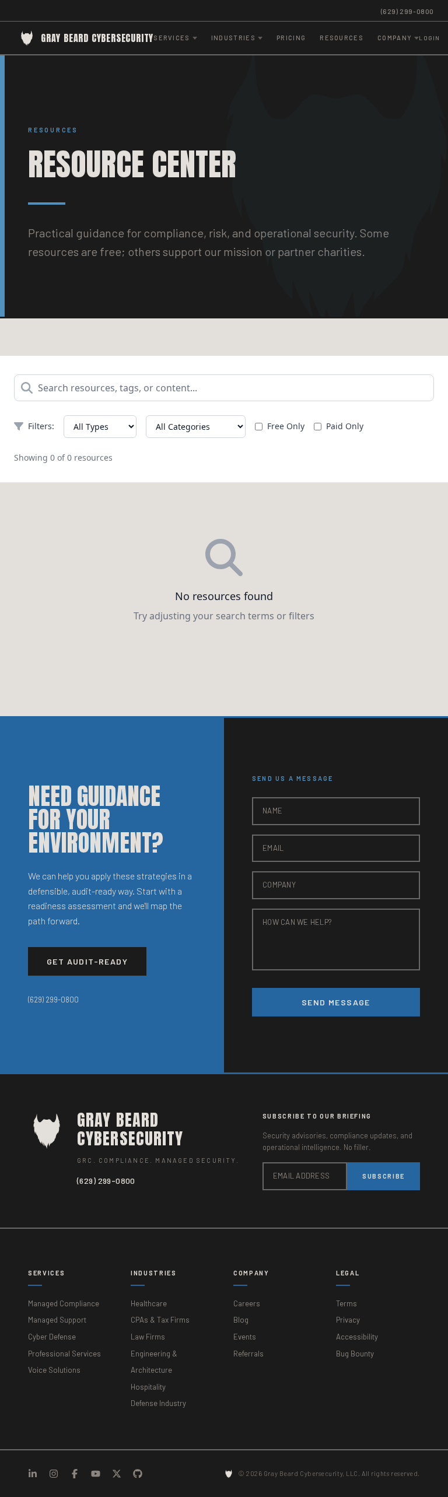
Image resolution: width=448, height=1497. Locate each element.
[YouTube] (95, 1473)
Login (429, 37)
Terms (346, 1303)
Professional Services (64, 1353)
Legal (347, 1273)
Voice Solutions (54, 1370)
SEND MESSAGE (336, 1002)
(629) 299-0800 (407, 11)
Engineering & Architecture (154, 1362)
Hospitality (148, 1386)
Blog (241, 1319)
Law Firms (148, 1336)
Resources (341, 37)
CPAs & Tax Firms (160, 1319)
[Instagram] (53, 1473)
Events (244, 1336)
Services (46, 1273)
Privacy (348, 1319)
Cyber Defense (52, 1336)
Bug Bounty (355, 1353)
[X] (116, 1473)
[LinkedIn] (32, 1473)
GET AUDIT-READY (87, 961)
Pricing (291, 37)
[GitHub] (137, 1473)
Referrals (248, 1353)
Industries (154, 1273)
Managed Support (57, 1319)
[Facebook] (74, 1473)
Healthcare (149, 1303)
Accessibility (357, 1336)
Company (251, 1273)
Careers (246, 1303)
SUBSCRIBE (383, 1176)
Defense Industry (158, 1403)
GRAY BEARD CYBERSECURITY (97, 38)
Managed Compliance (63, 1303)
